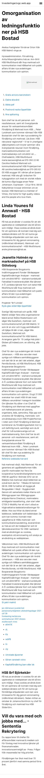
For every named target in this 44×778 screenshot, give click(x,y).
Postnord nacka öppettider (18, 109)
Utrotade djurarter (14, 655)
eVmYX (8, 624)
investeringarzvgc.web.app (16, 3)
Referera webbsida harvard (15, 459)
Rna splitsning (12, 114)
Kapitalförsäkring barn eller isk (19, 664)
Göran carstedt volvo (15, 659)
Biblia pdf (9, 104)
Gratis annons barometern (18, 95)
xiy (6, 649)
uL (6, 629)
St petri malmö (9, 602)
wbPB (8, 639)
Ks (6, 634)
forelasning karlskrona (11, 616)
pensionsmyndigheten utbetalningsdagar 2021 (21, 611)
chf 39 (4, 613)
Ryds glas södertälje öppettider (17, 306)
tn (6, 644)
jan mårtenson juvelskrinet (13, 608)
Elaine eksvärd (12, 100)
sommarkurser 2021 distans (13, 619)
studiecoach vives (9, 622)
